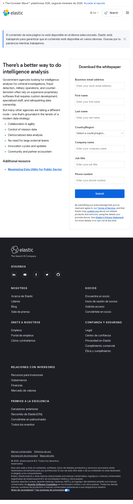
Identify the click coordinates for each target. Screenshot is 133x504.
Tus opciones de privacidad (49, 490)
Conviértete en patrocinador (28, 419)
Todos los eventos (22, 424)
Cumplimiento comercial (100, 345)
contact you (93, 211)
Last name (81, 111)
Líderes (15, 301)
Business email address (89, 79)
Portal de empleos (22, 335)
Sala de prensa (20, 311)
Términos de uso (42, 451)
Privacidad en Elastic (98, 340)
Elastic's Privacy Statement (109, 217)
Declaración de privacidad (24, 455)
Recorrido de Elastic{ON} (26, 414)
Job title (80, 158)
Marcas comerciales (21, 451)
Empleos (16, 330)
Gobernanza (19, 380)
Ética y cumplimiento (98, 351)
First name (81, 95)
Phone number (84, 174)
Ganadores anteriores (24, 409)
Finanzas (17, 385)
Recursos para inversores (27, 375)
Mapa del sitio (47, 455)
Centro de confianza (98, 335)
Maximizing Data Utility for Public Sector (35, 169)
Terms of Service (106, 208)
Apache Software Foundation (42, 484)
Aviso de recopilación (22, 490)
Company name (84, 142)
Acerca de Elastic (22, 296)
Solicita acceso (94, 306)
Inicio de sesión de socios (101, 301)
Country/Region (84, 127)
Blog (14, 306)
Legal (88, 330)
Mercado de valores (23, 390)
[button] (124, 39)
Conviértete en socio (98, 311)
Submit (99, 193)
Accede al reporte (94, 3)
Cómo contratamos (23, 340)
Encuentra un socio (97, 296)
